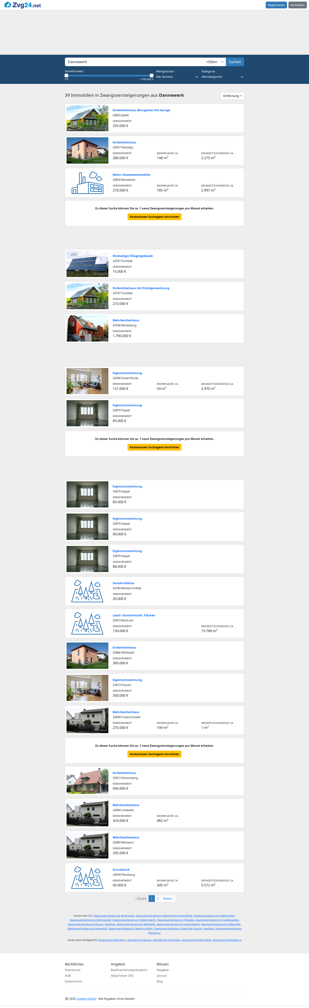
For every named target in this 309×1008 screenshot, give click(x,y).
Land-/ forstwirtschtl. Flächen (134, 615)
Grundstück (121, 870)
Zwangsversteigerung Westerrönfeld (130, 928)
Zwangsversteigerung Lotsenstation (178, 924)
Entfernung (231, 96)
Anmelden (298, 5)
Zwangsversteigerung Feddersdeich (134, 920)
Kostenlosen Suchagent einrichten (154, 217)
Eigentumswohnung (127, 373)
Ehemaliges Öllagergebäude (133, 256)
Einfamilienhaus (124, 142)
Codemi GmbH (86, 999)
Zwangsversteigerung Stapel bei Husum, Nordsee (184, 928)
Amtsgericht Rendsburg (227, 940)
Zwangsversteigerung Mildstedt (136, 924)
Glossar (162, 976)
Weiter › (168, 899)
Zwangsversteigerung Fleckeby (175, 920)
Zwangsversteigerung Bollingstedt (90, 920)
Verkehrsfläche (123, 583)
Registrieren (276, 5)
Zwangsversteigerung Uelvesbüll (87, 928)
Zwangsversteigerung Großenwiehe (217, 920)
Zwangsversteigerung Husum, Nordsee (91, 924)
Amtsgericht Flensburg (112, 940)
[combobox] (134, 62)
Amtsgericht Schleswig (166, 940)
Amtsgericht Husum (139, 940)
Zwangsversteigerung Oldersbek (220, 924)
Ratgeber (163, 970)
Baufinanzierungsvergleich (129, 970)
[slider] (66, 75)
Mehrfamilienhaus (126, 320)
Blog (160, 981)
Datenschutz (73, 981)
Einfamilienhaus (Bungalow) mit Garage (141, 110)
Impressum (72, 970)
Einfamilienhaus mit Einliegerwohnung (141, 288)
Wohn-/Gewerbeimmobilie (131, 175)
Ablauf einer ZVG (122, 976)
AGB (68, 976)
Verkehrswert (74, 71)
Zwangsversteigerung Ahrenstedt (114, 915)
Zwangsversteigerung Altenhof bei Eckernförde (164, 915)
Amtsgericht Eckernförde (196, 940)
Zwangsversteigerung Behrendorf (214, 915)
